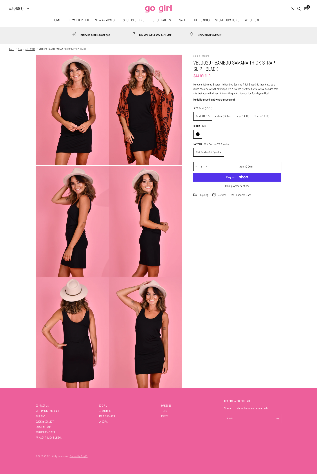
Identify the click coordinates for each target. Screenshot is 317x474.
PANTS (164, 416)
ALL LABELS (30, 49)
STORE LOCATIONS (227, 20)
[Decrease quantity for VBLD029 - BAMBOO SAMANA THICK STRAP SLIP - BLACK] (196, 166)
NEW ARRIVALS (105, 20)
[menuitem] (56, 20)
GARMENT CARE (44, 427)
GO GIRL (103, 405)
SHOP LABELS (162, 20)
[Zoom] (101, 62)
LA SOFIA (103, 421)
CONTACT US (42, 405)
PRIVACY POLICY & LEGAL (48, 437)
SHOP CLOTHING (133, 20)
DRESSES (166, 405)
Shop (20, 49)
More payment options (237, 185)
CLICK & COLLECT (45, 421)
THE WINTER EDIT (77, 20)
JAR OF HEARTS (107, 416)
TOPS (164, 411)
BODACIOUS (105, 411)
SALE (182, 20)
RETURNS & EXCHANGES (48, 411)
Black (197, 134)
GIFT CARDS (202, 20)
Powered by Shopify (79, 456)
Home (11, 49)
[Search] (299, 9)
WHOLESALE (253, 20)
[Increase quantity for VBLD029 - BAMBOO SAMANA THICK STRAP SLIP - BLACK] (206, 166)
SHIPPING (40, 416)
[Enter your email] (277, 418)
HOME (57, 20)
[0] (305, 9)
